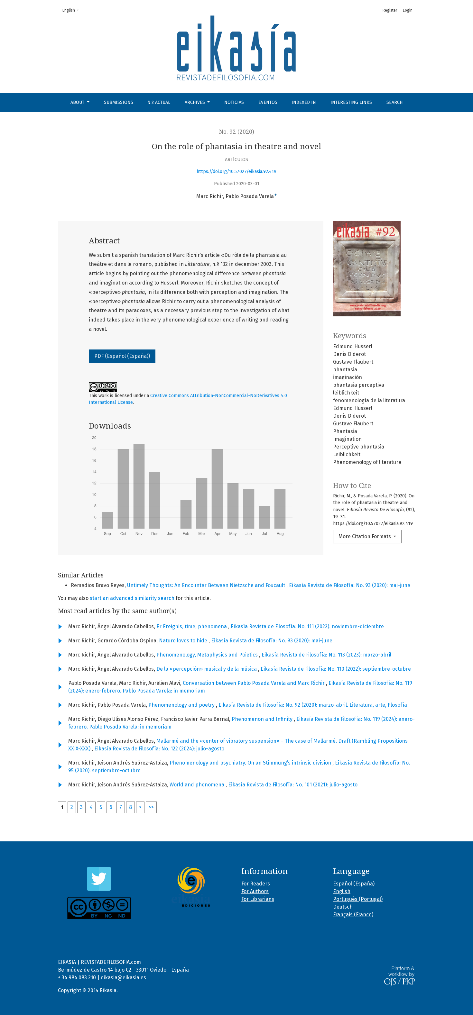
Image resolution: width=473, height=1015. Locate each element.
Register (390, 10)
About (78, 102)
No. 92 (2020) (236, 132)
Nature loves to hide (184, 641)
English (72, 10)
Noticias (234, 102)
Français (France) (353, 914)
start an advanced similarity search (132, 598)
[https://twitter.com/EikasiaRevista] (99, 879)
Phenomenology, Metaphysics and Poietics (207, 655)
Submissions (118, 102)
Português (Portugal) (358, 899)
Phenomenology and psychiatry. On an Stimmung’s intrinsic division (251, 763)
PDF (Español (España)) (122, 356)
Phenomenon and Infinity (263, 719)
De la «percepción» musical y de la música (207, 669)
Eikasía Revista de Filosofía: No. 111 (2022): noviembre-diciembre (307, 626)
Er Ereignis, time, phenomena (192, 626)
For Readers (255, 884)
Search (394, 102)
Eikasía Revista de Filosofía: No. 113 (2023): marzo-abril (326, 655)
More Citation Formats (365, 536)
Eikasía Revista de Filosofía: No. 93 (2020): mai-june (349, 585)
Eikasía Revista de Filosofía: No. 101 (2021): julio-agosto (292, 785)
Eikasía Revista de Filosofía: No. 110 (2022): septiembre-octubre (336, 669)
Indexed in (304, 102)
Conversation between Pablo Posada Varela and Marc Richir (254, 683)
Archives (195, 102)
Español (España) (354, 884)
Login (408, 10)
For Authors (255, 891)
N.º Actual (158, 102)
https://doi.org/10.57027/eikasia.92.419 (236, 171)
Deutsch (343, 907)
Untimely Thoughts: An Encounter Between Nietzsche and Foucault (206, 585)
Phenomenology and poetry (182, 705)
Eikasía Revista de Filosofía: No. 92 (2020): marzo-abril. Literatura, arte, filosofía (312, 705)
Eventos (267, 102)
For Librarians (257, 899)
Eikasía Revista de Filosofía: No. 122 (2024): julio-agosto (159, 749)
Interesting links (351, 102)
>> (151, 807)
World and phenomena (198, 785)
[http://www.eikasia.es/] (191, 887)
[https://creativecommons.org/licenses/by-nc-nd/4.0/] (99, 908)
